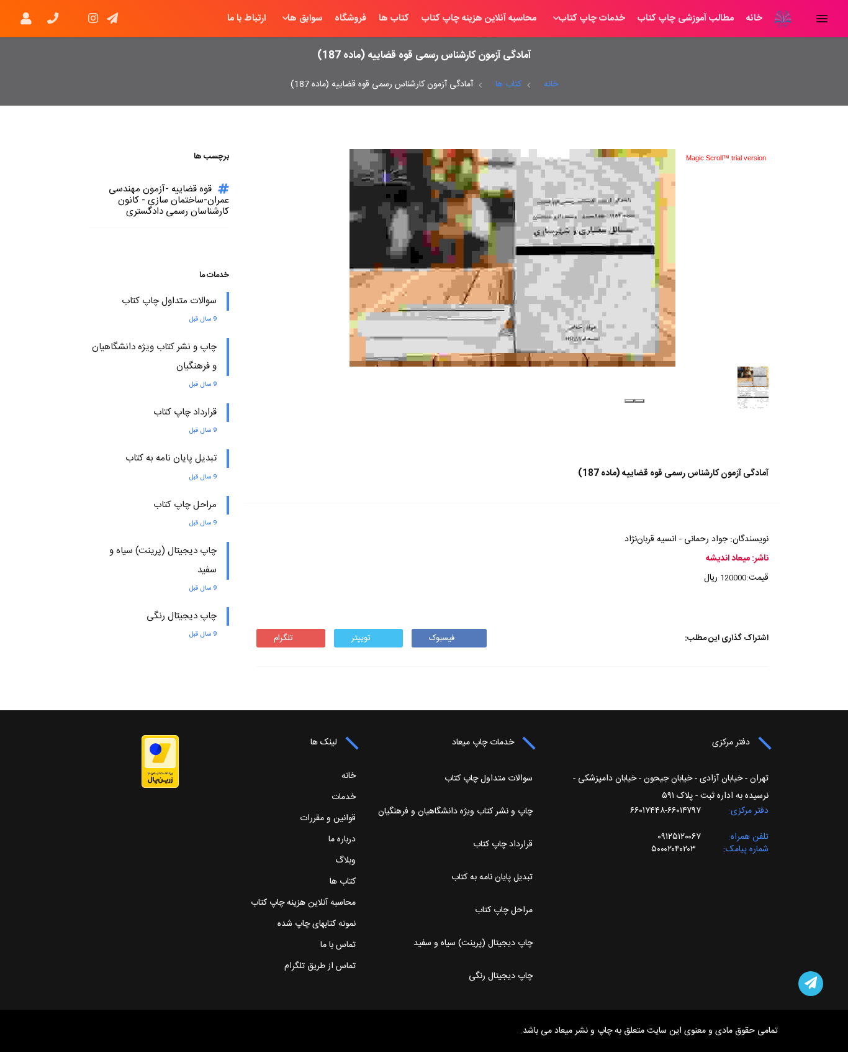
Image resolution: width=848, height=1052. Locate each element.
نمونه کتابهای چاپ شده (316, 924)
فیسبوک (441, 638)
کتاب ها (394, 18)
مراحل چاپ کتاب (185, 505)
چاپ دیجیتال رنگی (182, 616)
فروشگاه (350, 18)
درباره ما (342, 839)
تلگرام (283, 638)
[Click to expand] (512, 258)
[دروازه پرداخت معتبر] (160, 761)
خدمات (344, 797)
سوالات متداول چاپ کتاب (169, 301)
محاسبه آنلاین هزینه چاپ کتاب (479, 18)
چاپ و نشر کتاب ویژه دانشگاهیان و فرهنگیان (455, 811)
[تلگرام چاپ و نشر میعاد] (810, 983)
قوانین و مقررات (328, 818)
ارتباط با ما (246, 18)
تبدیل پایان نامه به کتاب (171, 458)
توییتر (361, 638)
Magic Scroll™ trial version (726, 158)
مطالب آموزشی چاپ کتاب (686, 18)
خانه (754, 18)
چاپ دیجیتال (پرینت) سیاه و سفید (473, 943)
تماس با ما (338, 945)
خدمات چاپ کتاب (592, 18)
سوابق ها (304, 18)
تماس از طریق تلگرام (320, 966)
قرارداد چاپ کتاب (185, 412)
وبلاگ (345, 860)
